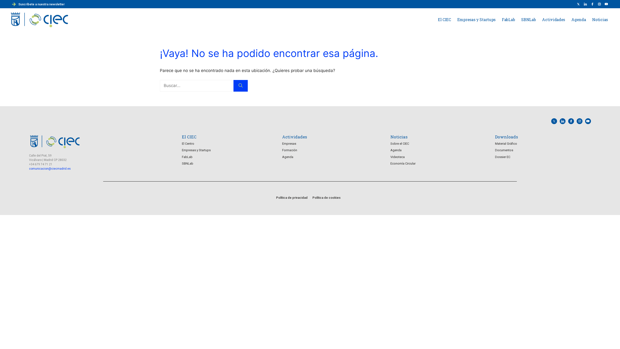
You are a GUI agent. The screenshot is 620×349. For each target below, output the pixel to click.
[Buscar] (240, 86)
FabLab (508, 19)
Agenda (578, 19)
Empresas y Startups (476, 19)
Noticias (600, 19)
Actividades (553, 19)
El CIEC (444, 19)
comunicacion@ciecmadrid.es (50, 168)
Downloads (506, 137)
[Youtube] (606, 4)
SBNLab (528, 19)
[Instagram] (579, 121)
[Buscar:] (196, 85)
